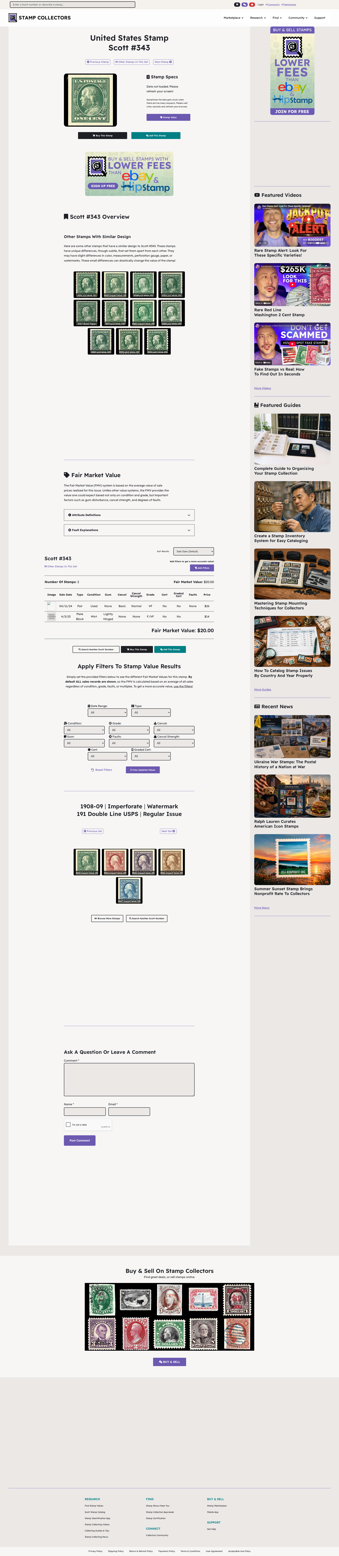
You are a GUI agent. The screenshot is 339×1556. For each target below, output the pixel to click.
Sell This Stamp (157, 135)
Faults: (116, 736)
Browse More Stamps (108, 918)
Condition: (74, 723)
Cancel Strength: (168, 736)
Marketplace (290, 4)
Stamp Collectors (45, 18)
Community (274, 4)
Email (113, 1104)
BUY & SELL (171, 1362)
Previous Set (94, 831)
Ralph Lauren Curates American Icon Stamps (276, 824)
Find (276, 17)
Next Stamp (162, 61)
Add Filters (203, 568)
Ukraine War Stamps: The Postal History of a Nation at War (285, 764)
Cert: (94, 749)
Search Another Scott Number (97, 649)
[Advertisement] (129, 401)
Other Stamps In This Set (133, 61)
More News (261, 907)
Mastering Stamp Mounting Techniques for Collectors (280, 606)
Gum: (70, 736)
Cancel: (162, 723)
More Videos (262, 388)
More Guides (262, 689)
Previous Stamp (99, 61)
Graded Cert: (142, 749)
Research (256, 17)
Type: (138, 706)
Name (69, 1104)
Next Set (167, 831)
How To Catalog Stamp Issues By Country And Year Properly (283, 673)
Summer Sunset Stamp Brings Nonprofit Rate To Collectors (283, 891)
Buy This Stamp (104, 135)
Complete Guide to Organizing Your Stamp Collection (284, 471)
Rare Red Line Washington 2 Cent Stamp (279, 312)
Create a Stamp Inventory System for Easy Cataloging (281, 538)
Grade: (116, 723)
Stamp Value (169, 117)
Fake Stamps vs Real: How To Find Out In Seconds (279, 372)
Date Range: (98, 706)
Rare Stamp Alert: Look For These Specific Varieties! (280, 253)
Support (319, 17)
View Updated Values (143, 770)
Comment (71, 1060)
